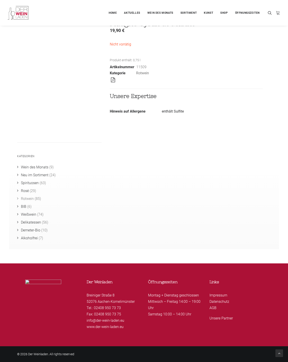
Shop (224, 12)
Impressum (218, 295)
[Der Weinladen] (18, 13)
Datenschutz (219, 301)
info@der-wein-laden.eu (105, 320)
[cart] (277, 13)
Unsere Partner (221, 318)
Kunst (208, 12)
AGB (212, 308)
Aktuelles (132, 12)
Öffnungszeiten (247, 12)
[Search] (271, 13)
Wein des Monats (160, 12)
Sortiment (188, 12)
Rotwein (142, 73)
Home (113, 12)
